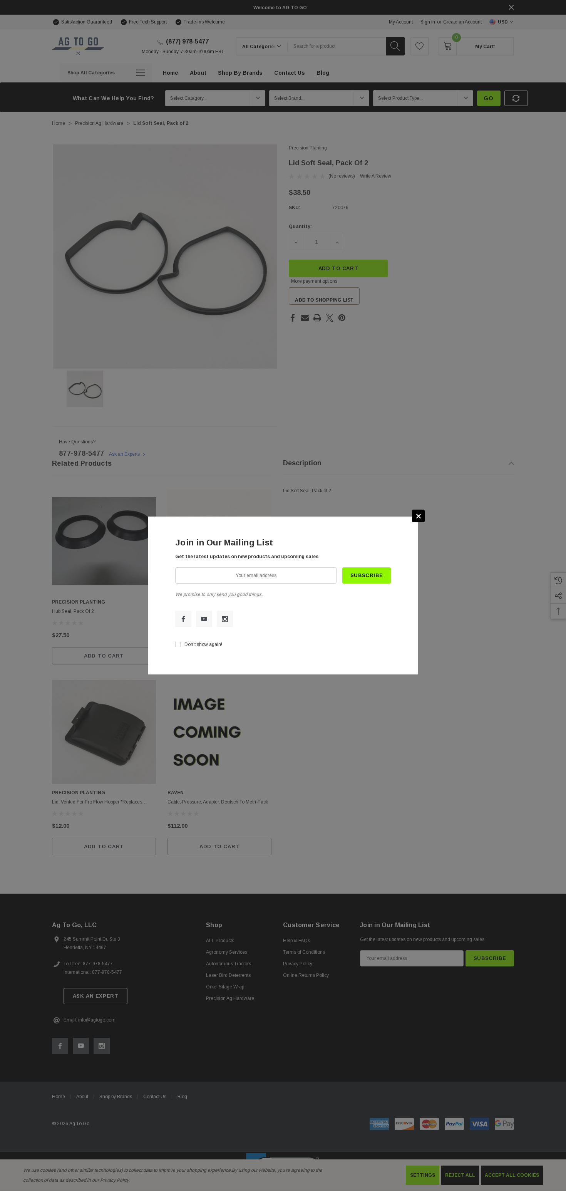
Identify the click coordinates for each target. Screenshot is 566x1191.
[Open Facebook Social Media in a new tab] (183, 619)
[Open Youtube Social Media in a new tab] (204, 619)
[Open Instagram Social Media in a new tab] (225, 619)
